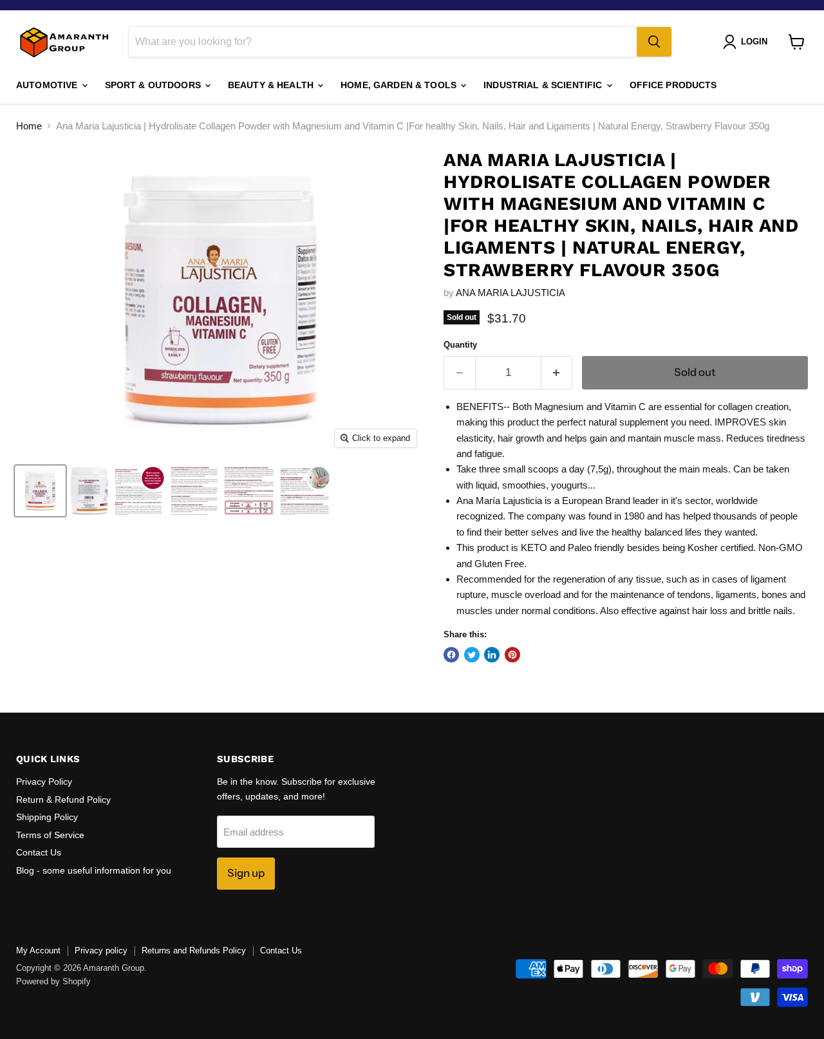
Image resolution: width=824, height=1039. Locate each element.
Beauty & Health (272, 85)
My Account (38, 950)
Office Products (673, 85)
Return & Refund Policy (63, 799)
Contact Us (38, 852)
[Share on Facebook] (451, 654)
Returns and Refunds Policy (194, 950)
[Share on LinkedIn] (492, 654)
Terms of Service (50, 835)
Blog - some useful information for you (93, 870)
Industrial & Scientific (543, 85)
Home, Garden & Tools (400, 85)
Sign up (246, 872)
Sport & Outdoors (154, 85)
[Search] (654, 42)
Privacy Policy (44, 781)
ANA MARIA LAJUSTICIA (510, 292)
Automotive (48, 85)
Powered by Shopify (53, 981)
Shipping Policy (47, 817)
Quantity (460, 345)
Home (29, 125)
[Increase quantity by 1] (557, 372)
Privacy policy (101, 950)
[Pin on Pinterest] (512, 654)
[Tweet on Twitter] (472, 654)
